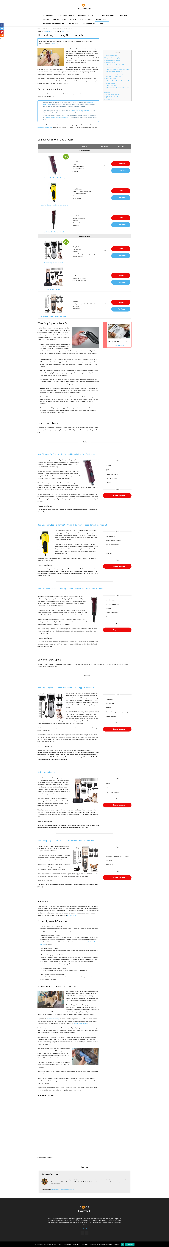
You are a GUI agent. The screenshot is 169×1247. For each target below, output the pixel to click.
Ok (122, 1244)
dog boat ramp (71, 915)
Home (39, 28)
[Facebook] (2, 25)
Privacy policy (130, 1244)
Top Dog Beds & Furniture (65, 15)
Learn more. (54, 43)
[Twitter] (2, 28)
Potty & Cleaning (86, 19)
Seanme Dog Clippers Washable (80, 110)
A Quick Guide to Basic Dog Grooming (114, 97)
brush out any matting (53, 1018)
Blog (101, 24)
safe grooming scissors (81, 1023)
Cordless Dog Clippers (110, 78)
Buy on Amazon (118, 495)
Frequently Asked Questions (111, 94)
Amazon (122, 164)
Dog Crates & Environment (107, 15)
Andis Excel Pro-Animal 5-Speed (54, 232)
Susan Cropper (47, 31)
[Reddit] (2, 35)
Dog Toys (123, 15)
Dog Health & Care (59, 19)
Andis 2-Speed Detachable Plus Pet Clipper (53, 178)
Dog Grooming (101, 19)
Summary (107, 92)
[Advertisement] (117, 118)
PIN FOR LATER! (109, 99)
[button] (130, 20)
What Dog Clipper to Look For (112, 60)
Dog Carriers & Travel (86, 15)
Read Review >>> (119, 345)
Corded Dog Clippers (109, 62)
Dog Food (46, 19)
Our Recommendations (110, 55)
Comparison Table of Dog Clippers (113, 58)
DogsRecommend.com (67, 1189)
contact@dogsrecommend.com (88, 1228)
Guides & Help (73, 24)
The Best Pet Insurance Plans (119, 342)
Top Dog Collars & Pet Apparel (54, 24)
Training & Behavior (89, 24)
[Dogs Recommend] (84, 6)
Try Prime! (122, 170)
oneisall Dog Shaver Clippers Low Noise (53, 316)
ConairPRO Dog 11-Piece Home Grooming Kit (57, 117)
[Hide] (0, 39)
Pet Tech (73, 19)
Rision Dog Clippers (111, 85)
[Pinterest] (2, 32)
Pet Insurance (48, 15)
